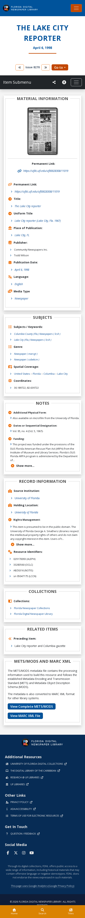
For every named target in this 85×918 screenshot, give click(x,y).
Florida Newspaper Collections (32, 608)
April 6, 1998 (22, 269)
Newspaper (21, 298)
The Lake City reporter (28, 206)
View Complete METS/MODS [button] (31, 706)
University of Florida (27, 498)
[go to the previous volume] (19, 67)
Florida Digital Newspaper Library (33, 614)
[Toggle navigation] (76, 8)
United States (22, 373)
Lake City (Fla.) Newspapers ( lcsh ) (32, 340)
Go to (58, 67)
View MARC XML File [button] (25, 716)
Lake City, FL (22, 235)
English (19, 284)
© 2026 (42, 903)
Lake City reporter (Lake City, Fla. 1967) (38, 221)
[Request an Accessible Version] (64, 82)
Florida (37, 373)
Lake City (62, 373)
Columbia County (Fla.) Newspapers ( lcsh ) (37, 334)
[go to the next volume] (45, 67)
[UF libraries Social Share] (54, 82)
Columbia (49, 373)
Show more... (25, 466)
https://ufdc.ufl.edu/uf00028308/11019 (37, 191)
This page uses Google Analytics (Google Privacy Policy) (42, 886)
